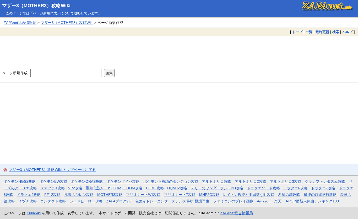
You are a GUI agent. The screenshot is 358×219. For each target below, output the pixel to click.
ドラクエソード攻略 (263, 188)
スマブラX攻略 (52, 188)
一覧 (309, 32)
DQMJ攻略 (155, 188)
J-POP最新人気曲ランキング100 (312, 201)
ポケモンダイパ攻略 (123, 181)
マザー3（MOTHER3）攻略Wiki (36, 5)
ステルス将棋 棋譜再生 (190, 201)
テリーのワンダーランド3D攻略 (217, 188)
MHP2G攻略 (209, 194)
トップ (297, 32)
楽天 (277, 201)
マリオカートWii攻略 (143, 194)
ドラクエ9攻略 (29, 194)
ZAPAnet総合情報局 (20, 22)
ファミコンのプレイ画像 (233, 201)
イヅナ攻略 (27, 201)
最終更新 (322, 32)
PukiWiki (34, 213)
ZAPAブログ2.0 (119, 201)
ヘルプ (347, 32)
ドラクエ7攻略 (323, 188)
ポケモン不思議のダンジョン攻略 (170, 181)
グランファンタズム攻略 (325, 181)
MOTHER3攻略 (110, 194)
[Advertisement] (179, 50)
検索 (335, 32)
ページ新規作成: (15, 73)
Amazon (263, 201)
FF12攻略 (52, 194)
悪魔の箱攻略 (289, 194)
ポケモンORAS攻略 (87, 181)
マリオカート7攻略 (180, 194)
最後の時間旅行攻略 (320, 194)
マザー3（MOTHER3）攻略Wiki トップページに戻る (52, 170)
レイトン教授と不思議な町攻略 (248, 194)
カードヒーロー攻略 (85, 201)
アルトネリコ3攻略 (285, 181)
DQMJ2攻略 (177, 188)
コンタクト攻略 (53, 201)
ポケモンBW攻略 (53, 181)
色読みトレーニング (151, 201)
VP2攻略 (75, 188)
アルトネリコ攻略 (216, 181)
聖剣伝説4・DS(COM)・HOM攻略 (114, 188)
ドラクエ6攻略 (295, 188)
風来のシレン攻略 (79, 194)
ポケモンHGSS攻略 (20, 181)
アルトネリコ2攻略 (250, 181)
